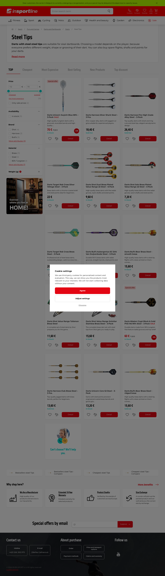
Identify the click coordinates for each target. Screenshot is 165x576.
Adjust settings (82, 298)
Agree (82, 290)
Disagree (82, 305)
